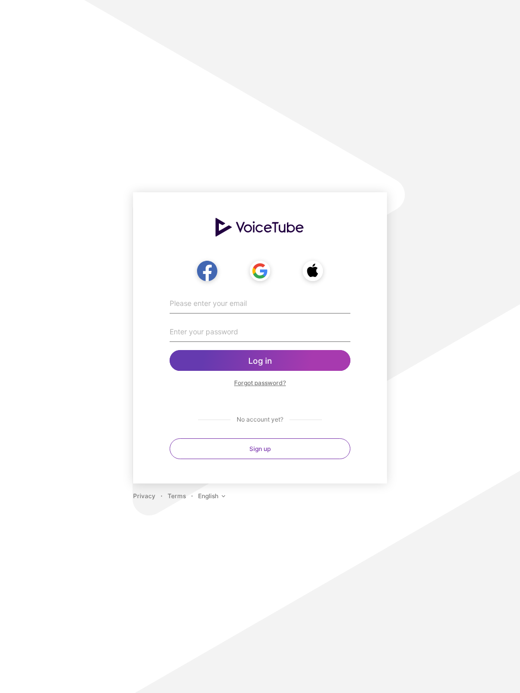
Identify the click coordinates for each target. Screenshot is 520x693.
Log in (260, 361)
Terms (177, 496)
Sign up (260, 449)
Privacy (144, 496)
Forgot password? (260, 383)
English (208, 496)
